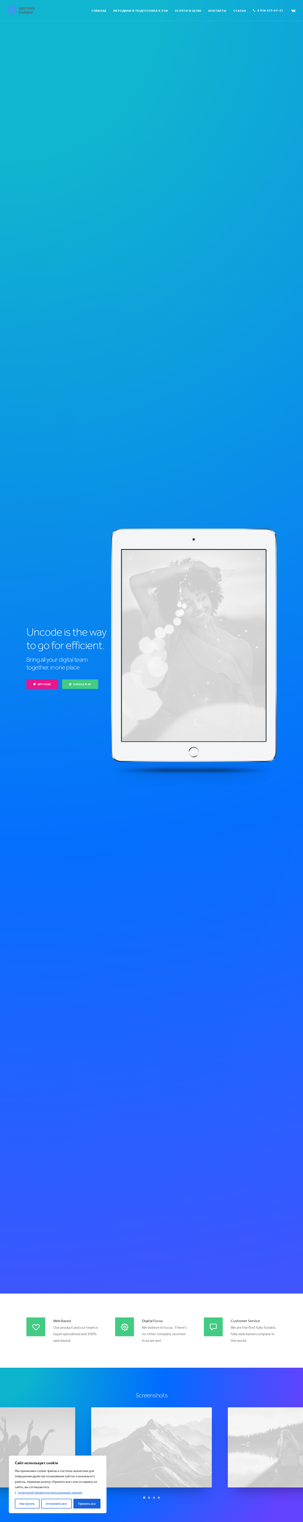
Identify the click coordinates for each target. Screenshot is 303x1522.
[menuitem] (99, 10)
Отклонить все (56, 1504)
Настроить (27, 1504)
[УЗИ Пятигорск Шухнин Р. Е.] (21, 10)
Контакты (217, 11)
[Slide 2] (149, 1498)
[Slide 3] (154, 1498)
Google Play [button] (82, 684)
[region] (57, 1484)
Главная (99, 11)
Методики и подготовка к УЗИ (140, 11)
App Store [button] (44, 684)
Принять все (87, 1504)
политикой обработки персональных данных (50, 1493)
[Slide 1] (144, 1498)
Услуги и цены (188, 11)
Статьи (239, 11)
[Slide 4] (158, 1498)
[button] (293, 10)
